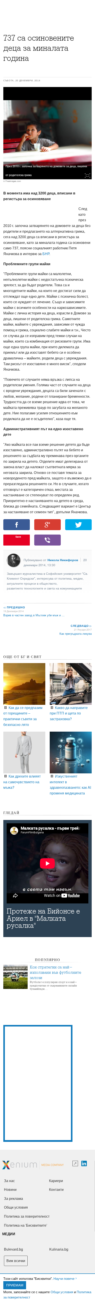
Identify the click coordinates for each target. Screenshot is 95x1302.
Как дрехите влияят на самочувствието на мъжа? (22, 782)
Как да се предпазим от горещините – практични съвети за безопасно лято (22, 716)
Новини (10, 1189)
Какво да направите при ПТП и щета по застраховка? (69, 713)
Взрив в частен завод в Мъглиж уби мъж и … (34, 615)
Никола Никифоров (63, 560)
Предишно (14, 607)
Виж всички (15, 1261)
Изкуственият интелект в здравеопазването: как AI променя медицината (70, 785)
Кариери (56, 1181)
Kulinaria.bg (58, 1249)
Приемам (14, 1285)
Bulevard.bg (13, 1249)
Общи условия (62, 1291)
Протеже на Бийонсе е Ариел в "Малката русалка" (43, 918)
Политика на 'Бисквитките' (25, 1225)
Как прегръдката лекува (75, 633)
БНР (45, 254)
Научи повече (63, 1278)
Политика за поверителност (26, 1216)
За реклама (13, 1198)
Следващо (81, 626)
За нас (9, 1181)
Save (18, 536)
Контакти (56, 1189)
